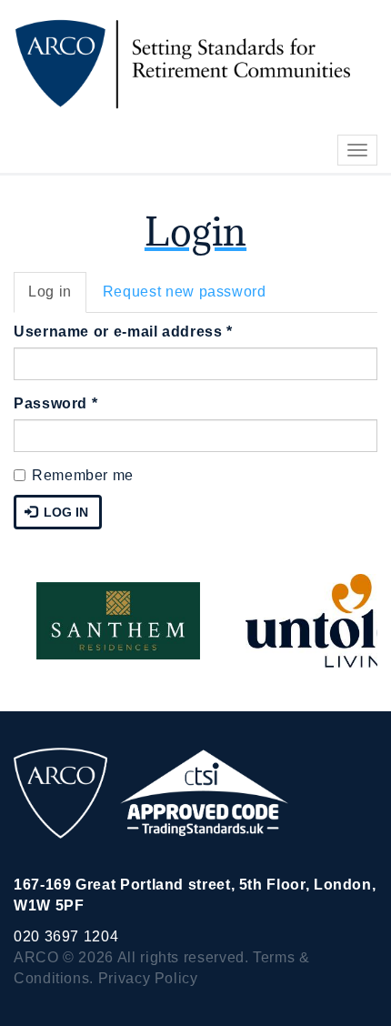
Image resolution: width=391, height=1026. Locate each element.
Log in (57, 298)
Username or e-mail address (123, 331)
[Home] (175, 62)
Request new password (184, 291)
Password (55, 403)
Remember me (83, 475)
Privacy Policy (148, 978)
